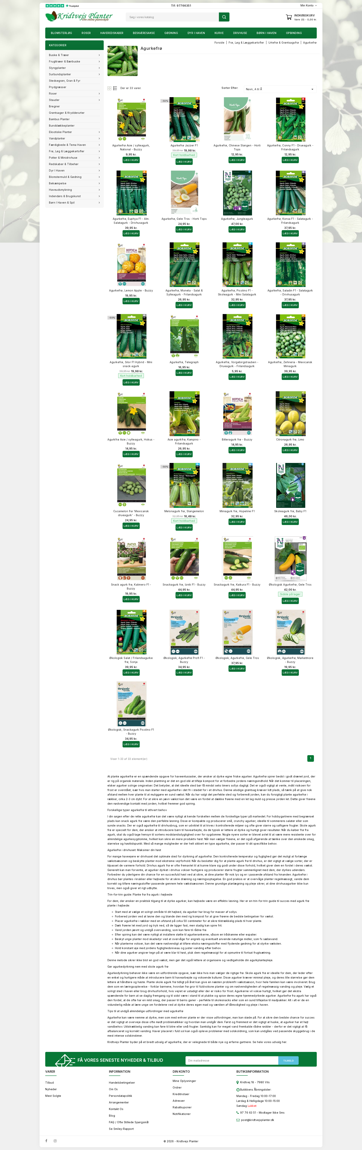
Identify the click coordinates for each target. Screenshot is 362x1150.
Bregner (54, 106)
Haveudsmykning (60, 189)
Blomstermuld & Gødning (65, 176)
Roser (86, 33)
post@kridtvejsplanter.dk (257, 1120)
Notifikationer (182, 1113)
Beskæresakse (144, 33)
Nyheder (51, 1089)
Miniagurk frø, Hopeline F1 (237, 511)
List (115, 88)
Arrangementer (119, 1102)
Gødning (171, 33)
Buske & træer (59, 55)
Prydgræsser (57, 87)
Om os (113, 1089)
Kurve (219, 33)
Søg (224, 17)
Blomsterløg (61, 33)
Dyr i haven (196, 33)
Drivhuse (240, 33)
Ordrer (177, 1087)
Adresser (179, 1100)
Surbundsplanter (60, 74)
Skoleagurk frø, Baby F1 (290, 511)
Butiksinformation (252, 1071)
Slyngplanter (57, 67)
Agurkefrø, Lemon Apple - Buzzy (131, 290)
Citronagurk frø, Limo (290, 439)
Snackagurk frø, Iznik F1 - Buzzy (184, 584)
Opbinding (294, 33)
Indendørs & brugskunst (65, 196)
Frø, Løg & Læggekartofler (66, 151)
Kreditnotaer (181, 1094)
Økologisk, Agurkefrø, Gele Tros (237, 658)
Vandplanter (57, 138)
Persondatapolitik (120, 1095)
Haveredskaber (111, 33)
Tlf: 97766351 (181, 5)
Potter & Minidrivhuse (63, 157)
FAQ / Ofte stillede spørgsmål (129, 1122)
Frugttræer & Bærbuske (64, 61)
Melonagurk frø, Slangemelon (184, 511)
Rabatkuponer (182, 1107)
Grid (109, 88)
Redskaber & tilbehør (63, 164)
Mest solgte (53, 1095)
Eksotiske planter (60, 132)
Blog (112, 1115)
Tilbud (49, 1082)
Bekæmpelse (57, 183)
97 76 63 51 (247, 1112)
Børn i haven (266, 33)
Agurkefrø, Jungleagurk (237, 218)
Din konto (181, 1071)
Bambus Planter (59, 119)
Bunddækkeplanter (61, 125)
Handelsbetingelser (122, 1082)
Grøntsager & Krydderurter (67, 112)
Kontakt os (116, 1109)
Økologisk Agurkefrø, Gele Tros (290, 584)
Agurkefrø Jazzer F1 (184, 145)
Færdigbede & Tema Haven (67, 144)
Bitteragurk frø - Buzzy (237, 439)
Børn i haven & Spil (62, 202)
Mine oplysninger (184, 1080)
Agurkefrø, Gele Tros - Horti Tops (184, 218)
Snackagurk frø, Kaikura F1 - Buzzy (237, 584)
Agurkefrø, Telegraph (184, 362)
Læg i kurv (131, 159)
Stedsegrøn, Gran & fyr (64, 80)
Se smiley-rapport (121, 1128)
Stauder (54, 99)
